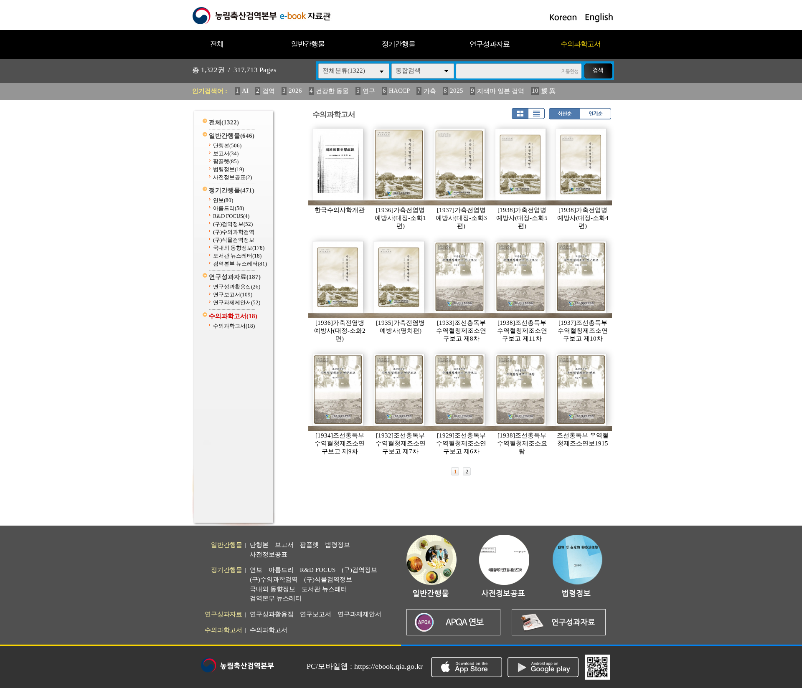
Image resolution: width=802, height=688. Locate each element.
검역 (268, 91)
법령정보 (228, 169)
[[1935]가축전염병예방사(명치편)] (399, 277)
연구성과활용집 (236, 286)
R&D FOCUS (231, 216)
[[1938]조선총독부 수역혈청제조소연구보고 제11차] (521, 277)
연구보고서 (232, 294)
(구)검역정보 (233, 224)
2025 (456, 90)
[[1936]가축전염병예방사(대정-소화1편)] (399, 164)
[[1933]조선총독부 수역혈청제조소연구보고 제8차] (460, 277)
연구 (369, 91)
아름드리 (228, 208)
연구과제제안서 (236, 302)
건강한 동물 (332, 91)
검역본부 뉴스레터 (240, 264)
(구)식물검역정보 (233, 240)
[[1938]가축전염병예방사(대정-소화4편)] (581, 164)
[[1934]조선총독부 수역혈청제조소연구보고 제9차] (338, 390)
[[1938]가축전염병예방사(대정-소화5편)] (521, 164)
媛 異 (548, 91)
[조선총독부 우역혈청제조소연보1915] (581, 390)
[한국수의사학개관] (338, 164)
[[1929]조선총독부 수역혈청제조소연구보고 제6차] (460, 390)
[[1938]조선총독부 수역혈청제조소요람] (521, 390)
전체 (216, 44)
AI (245, 90)
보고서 (226, 153)
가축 (430, 91)
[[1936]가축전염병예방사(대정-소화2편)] (338, 277)
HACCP (399, 90)
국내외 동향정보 (238, 248)
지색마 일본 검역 (500, 91)
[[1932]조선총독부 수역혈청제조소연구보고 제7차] (399, 390)
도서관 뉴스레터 (237, 256)
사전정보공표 (232, 177)
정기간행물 (398, 44)
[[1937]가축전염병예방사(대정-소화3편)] (460, 164)
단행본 (227, 145)
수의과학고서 (581, 44)
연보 (223, 200)
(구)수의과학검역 (233, 232)
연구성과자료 (490, 44)
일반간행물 (308, 44)
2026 (295, 90)
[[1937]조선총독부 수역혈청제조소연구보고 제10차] (581, 277)
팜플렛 (226, 161)
